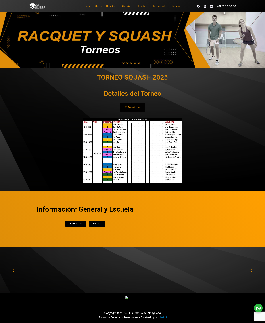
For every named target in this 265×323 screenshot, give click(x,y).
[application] (100, 6)
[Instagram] (205, 6)
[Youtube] (211, 6)
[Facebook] (198, 6)
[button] (13, 270)
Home (87, 6)
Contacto (176, 6)
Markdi (162, 317)
